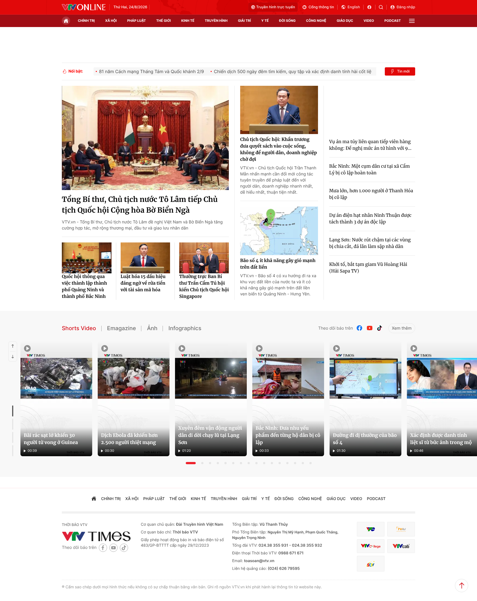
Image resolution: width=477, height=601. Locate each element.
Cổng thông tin (321, 7)
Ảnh (152, 328)
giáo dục (345, 20)
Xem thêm (402, 328)
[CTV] (371, 546)
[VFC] (371, 529)
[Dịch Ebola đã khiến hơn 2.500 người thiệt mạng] (133, 398)
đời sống (287, 20)
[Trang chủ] (66, 21)
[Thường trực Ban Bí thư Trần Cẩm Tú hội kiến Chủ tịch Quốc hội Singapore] (204, 257)
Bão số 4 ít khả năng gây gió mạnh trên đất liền (278, 264)
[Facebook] (359, 328)
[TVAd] (401, 529)
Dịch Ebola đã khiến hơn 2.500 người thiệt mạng (129, 438)
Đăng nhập (406, 7)
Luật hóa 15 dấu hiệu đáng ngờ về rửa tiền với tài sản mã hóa (143, 283)
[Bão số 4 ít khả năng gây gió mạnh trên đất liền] (279, 231)
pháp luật (136, 20)
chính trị (86, 20)
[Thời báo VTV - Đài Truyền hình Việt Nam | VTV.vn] (83, 7)
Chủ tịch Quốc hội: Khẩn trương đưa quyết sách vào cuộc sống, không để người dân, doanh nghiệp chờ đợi (278, 149)
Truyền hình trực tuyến (275, 7)
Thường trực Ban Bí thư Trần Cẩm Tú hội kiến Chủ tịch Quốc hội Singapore (204, 286)
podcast (393, 20)
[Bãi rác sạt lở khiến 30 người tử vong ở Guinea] (56, 398)
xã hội (111, 20)
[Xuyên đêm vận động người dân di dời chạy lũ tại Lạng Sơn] (211, 398)
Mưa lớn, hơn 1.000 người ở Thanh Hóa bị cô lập (371, 194)
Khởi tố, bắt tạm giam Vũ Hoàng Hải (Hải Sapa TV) (368, 268)
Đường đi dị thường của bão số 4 (365, 438)
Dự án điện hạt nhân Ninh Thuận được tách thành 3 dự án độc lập (370, 219)
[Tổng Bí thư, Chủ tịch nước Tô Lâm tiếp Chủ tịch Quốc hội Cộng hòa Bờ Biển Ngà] (145, 138)
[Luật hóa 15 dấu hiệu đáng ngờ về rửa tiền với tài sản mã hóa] (145, 257)
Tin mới (403, 71)
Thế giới (163, 20)
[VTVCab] (401, 546)
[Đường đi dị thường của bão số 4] (365, 398)
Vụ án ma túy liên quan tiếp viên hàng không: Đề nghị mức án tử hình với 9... (370, 145)
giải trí (244, 20)
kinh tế (188, 20)
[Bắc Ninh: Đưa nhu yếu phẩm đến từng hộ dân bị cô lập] (288, 398)
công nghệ (316, 20)
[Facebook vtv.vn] (371, 7)
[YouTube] (369, 328)
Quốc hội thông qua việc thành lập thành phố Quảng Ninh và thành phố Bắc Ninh (84, 286)
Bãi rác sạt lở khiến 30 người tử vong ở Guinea (51, 438)
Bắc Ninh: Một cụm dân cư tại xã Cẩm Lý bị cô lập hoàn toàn (369, 170)
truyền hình (216, 20)
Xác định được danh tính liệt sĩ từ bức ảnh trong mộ (441, 438)
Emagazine (121, 328)
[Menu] (412, 20)
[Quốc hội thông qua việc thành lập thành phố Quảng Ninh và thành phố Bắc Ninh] (87, 257)
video (369, 20)
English (354, 7)
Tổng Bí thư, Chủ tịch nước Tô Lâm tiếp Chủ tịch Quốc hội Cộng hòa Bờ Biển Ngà (140, 205)
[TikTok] (379, 328)
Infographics (184, 328)
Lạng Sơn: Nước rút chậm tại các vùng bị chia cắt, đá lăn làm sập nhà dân (370, 243)
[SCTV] (371, 563)
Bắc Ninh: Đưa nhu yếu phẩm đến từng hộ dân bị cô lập (288, 435)
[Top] (461, 585)
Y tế (265, 20)
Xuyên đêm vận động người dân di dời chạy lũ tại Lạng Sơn (210, 435)
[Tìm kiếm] (383, 7)
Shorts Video (79, 328)
